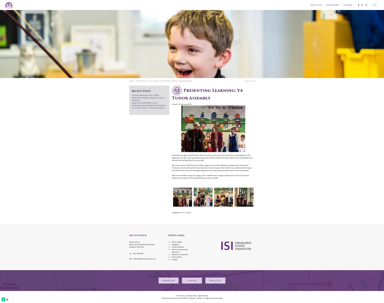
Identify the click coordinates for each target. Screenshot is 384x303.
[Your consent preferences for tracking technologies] (7, 299)
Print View (180, 296)
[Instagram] (362, 5)
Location (192, 280)
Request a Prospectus (180, 254)
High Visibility (203, 296)
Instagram (175, 244)
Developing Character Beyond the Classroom (149, 105)
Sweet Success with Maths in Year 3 (145, 103)
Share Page (248, 81)
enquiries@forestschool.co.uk (144, 259)
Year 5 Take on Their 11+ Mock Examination (148, 108)
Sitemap (192, 298)
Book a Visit (316, 5)
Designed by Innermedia (213, 298)
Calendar (347, 5)
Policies (199, 298)
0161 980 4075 (138, 253)
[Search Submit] (366, 5)
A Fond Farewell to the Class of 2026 (145, 95)
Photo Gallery (186, 212)
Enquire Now (333, 5)
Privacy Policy (177, 257)
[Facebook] (358, 5)
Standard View (190, 296)
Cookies (175, 259)
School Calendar (178, 247)
